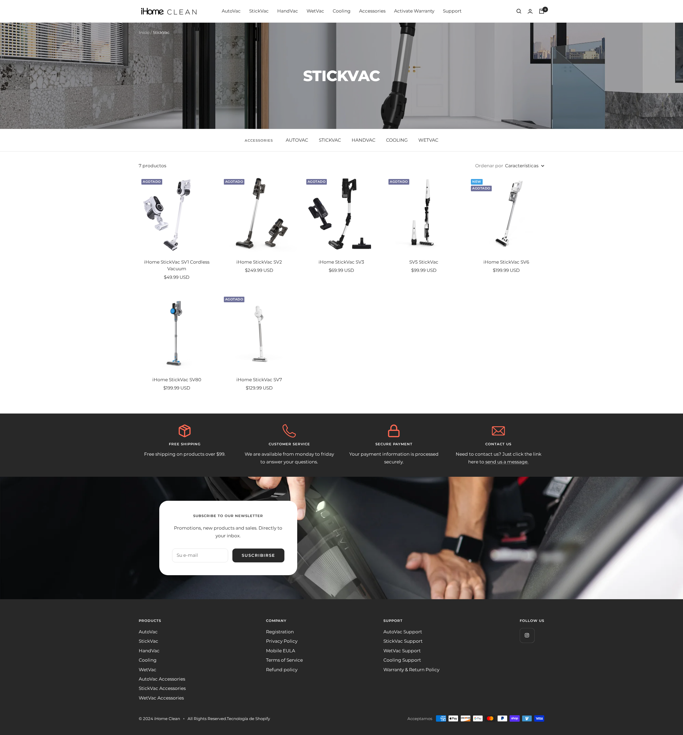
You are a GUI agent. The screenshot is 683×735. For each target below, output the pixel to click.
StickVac (259, 11)
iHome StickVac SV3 (341, 262)
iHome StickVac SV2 (259, 262)
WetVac (315, 11)
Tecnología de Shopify (248, 718)
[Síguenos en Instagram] (527, 635)
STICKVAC (330, 140)
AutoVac (231, 11)
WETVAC (428, 140)
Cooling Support (402, 660)
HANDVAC (363, 140)
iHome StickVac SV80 (176, 379)
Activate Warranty (414, 11)
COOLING (397, 140)
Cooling (342, 11)
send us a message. (506, 461)
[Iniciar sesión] (530, 11)
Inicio (144, 32)
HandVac (287, 11)
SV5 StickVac (423, 262)
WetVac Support (402, 650)
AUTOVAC (297, 140)
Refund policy (281, 669)
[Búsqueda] (519, 11)
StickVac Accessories (162, 688)
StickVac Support (403, 641)
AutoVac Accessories (162, 679)
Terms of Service (284, 660)
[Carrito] (541, 11)
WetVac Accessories (161, 698)
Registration (280, 631)
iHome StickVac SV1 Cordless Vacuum (176, 265)
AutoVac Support (402, 631)
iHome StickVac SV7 (259, 379)
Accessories (372, 11)
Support (452, 11)
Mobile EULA (280, 650)
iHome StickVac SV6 (506, 262)
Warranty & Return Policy (411, 669)
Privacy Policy (281, 641)
